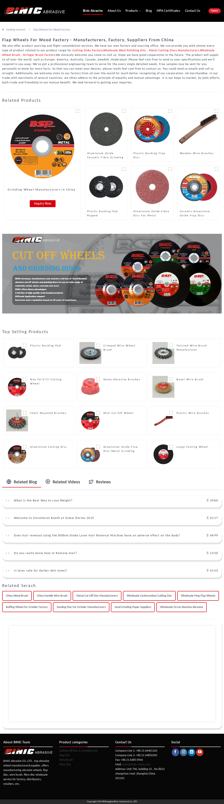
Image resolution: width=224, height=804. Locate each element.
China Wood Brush (17, 595)
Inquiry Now (42, 203)
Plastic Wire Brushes (193, 413)
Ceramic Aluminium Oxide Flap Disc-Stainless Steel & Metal (198, 213)
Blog (149, 11)
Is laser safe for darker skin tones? (40, 570)
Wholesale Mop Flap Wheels (198, 595)
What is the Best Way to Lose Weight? (43, 500)
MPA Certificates (168, 11)
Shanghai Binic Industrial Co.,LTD (121, 802)
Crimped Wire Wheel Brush (119, 347)
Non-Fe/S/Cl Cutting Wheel (46, 381)
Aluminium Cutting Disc (48, 447)
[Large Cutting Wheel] (163, 454)
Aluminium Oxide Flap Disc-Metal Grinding (120, 449)
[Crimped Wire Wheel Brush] (90, 353)
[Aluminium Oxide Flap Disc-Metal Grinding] (90, 454)
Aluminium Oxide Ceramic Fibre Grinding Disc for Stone (105, 155)
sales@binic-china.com (136, 764)
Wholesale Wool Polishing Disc (125, 50)
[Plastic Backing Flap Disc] (152, 129)
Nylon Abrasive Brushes (121, 379)
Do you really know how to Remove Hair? (45, 553)
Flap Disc (64, 755)
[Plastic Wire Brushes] (163, 420)
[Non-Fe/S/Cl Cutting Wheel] (17, 386)
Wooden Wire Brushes (197, 153)
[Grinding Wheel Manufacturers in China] (42, 146)
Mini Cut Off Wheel (118, 413)
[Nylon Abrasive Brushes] (90, 386)
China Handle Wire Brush (52, 595)
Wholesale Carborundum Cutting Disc (149, 595)
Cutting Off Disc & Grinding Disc (78, 750)
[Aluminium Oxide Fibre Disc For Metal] (152, 186)
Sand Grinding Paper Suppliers (133, 607)
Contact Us (192, 11)
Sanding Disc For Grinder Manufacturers (81, 607)
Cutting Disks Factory (87, 50)
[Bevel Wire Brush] (163, 386)
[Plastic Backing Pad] (17, 353)
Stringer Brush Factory (38, 55)
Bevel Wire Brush (190, 379)
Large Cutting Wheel (192, 447)
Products (132, 11)
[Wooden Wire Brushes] (199, 129)
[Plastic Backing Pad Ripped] (106, 186)
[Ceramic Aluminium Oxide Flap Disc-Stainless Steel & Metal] (199, 186)
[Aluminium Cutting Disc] (17, 454)
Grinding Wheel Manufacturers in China (42, 189)
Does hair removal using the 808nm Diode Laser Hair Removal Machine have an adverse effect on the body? (97, 535)
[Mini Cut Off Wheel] (90, 420)
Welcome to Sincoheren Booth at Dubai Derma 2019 (54, 518)
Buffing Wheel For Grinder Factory (27, 607)
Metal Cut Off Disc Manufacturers (97, 595)
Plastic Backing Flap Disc (149, 155)
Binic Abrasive (93, 11)
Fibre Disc (65, 764)
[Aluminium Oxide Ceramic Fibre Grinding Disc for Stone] (106, 129)
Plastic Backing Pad (45, 345)
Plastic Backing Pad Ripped (102, 213)
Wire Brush (66, 760)
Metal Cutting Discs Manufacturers (173, 50)
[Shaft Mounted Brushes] (17, 420)
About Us (114, 11)
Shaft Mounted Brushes (48, 413)
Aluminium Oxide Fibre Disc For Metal (151, 213)
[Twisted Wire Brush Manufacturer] (163, 353)
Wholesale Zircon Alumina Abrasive (181, 607)
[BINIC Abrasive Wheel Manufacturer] (34, 11)
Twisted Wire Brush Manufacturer (192, 347)
